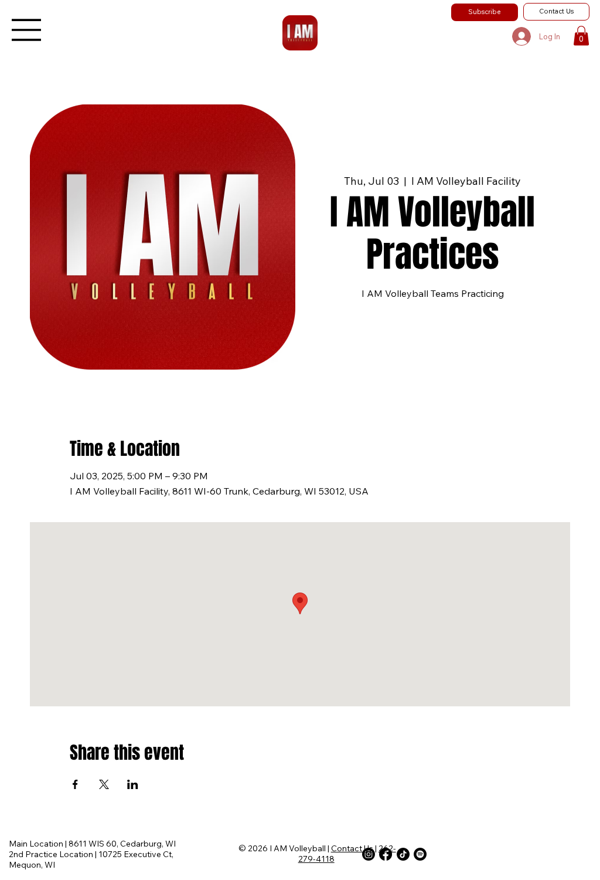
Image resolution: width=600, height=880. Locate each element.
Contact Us (352, 848)
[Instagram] (368, 854)
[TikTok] (403, 854)
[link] (581, 35)
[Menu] (27, 30)
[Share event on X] (104, 784)
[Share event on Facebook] (75, 784)
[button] (484, 12)
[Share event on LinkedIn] (132, 784)
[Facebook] (385, 854)
